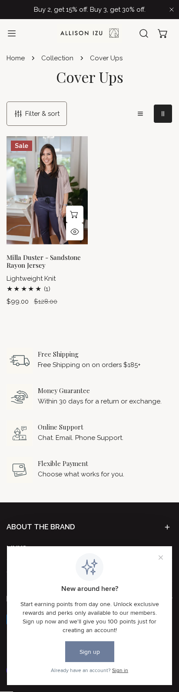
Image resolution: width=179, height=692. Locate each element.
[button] (162, 33)
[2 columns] (162, 113)
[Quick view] (74, 231)
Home (16, 58)
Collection (57, 58)
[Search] (143, 33)
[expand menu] (12, 33)
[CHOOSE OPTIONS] (74, 214)
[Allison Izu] (89, 33)
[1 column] (140, 113)
